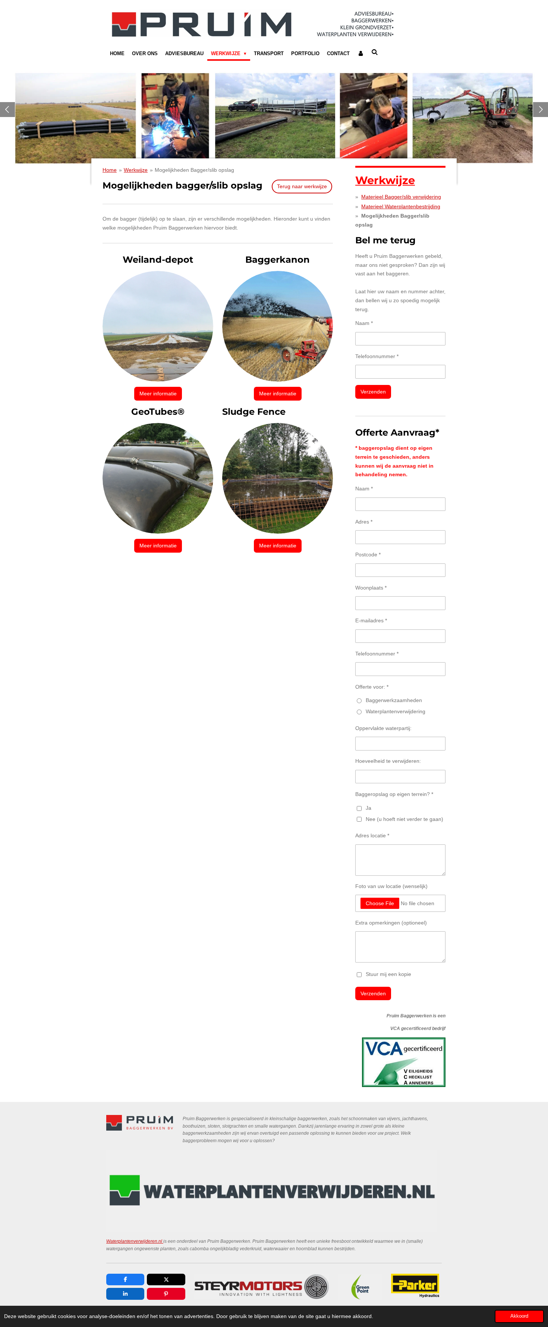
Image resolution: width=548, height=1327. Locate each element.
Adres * (363, 522)
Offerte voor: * (371, 687)
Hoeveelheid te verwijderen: (388, 761)
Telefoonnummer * (377, 356)
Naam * (364, 323)
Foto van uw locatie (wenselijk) (391, 886)
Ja (368, 808)
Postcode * (368, 554)
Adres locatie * (372, 835)
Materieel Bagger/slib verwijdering (401, 197)
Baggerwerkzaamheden (394, 700)
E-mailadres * (371, 620)
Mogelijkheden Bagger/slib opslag (194, 170)
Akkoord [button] (519, 1316)
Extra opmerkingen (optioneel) (391, 923)
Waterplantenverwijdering (395, 711)
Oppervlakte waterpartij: (383, 728)
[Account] (360, 54)
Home (110, 170)
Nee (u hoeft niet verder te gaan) (404, 819)
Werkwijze (136, 170)
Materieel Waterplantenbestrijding (400, 206)
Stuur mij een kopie (388, 974)
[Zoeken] (375, 52)
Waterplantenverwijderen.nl (134, 1241)
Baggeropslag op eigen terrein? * (394, 794)
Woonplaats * (371, 588)
